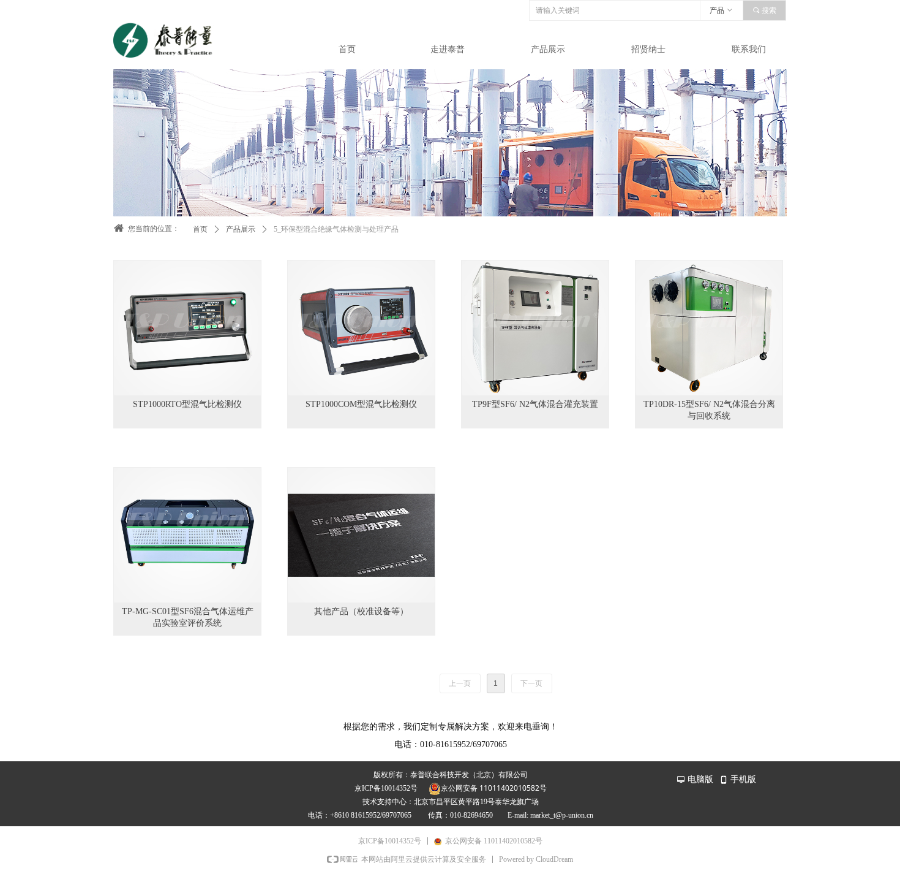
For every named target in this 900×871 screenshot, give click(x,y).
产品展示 (240, 229)
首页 (200, 229)
